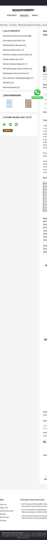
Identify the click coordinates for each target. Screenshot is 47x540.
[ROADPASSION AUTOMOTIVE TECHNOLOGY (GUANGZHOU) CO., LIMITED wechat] (18, 124)
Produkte (24, 15)
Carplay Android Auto (11, 59)
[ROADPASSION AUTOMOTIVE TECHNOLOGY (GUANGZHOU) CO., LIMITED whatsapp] (12, 124)
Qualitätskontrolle (6, 511)
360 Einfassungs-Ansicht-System (16, 69)
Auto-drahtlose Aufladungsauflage (16, 78)
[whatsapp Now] (37, 94)
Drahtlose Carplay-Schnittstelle (15, 55)
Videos (35, 15)
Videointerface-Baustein (12, 45)
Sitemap (3, 520)
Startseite (12, 15)
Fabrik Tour (4, 508)
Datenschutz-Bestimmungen (13, 533)
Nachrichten (4, 517)
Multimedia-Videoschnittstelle (29, 25)
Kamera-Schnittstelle (11, 50)
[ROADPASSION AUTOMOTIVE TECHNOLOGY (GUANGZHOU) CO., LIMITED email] (6, 124)
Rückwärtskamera (10, 87)
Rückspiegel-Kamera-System (14, 73)
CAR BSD (6, 83)
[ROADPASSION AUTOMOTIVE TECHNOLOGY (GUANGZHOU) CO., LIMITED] (23, 10)
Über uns (3, 504)
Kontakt (3, 514)
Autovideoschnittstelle (12, 41)
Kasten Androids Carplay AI (14, 64)
